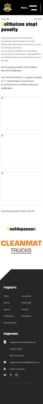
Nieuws (7, 302)
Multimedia (26, 302)
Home (6, 296)
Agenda (7, 309)
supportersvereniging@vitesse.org (24, 362)
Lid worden (26, 296)
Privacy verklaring (17, 368)
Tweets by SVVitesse (21, 382)
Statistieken (27, 316)
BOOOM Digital (25, 398)
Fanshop (25, 309)
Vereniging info (10, 322)
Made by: (15, 398)
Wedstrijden (9, 316)
